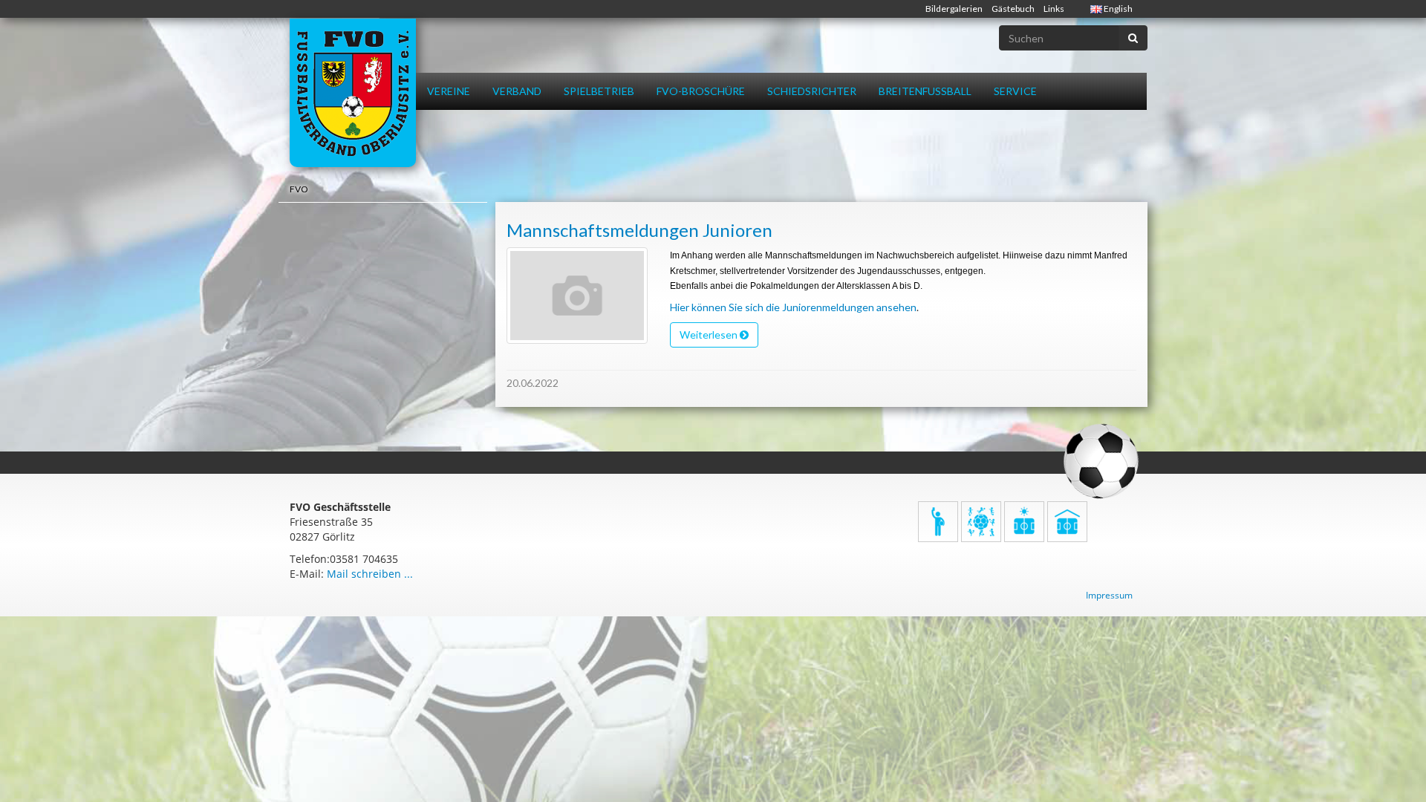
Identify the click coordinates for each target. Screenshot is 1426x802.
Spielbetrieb (599, 91)
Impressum (1109, 595)
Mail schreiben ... (370, 574)
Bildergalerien (954, 8)
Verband (516, 91)
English (1117, 8)
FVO (299, 189)
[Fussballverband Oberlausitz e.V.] (353, 93)
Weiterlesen (710, 334)
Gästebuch (1013, 8)
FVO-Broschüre (701, 91)
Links (1054, 8)
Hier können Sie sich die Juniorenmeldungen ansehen (793, 307)
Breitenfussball (925, 91)
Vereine (448, 91)
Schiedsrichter (811, 91)
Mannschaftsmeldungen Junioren (639, 230)
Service (1015, 91)
